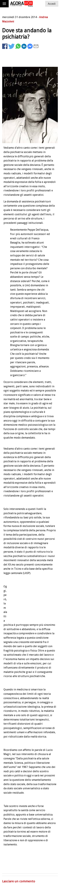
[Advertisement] (31, 61)
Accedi (52, 3)
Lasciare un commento (18, 881)
